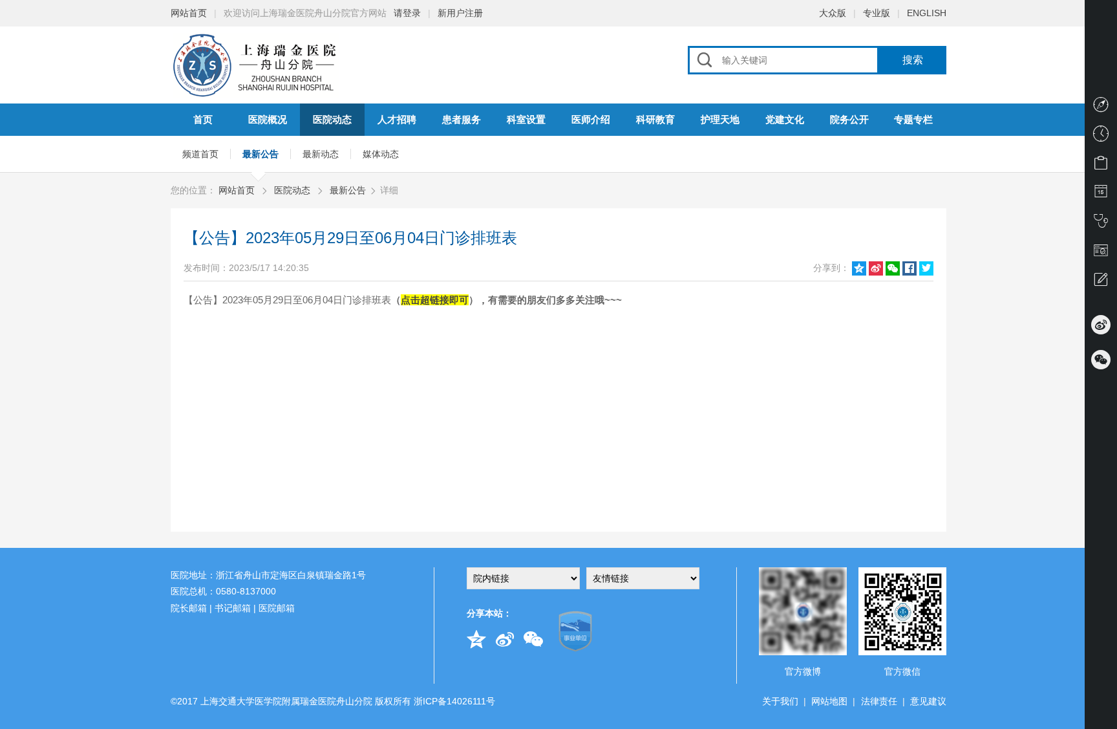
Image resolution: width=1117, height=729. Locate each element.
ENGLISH (926, 13)
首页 (203, 119)
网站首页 (189, 13)
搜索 (912, 59)
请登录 (407, 13)
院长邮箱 (189, 608)
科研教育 (655, 119)
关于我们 (780, 701)
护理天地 (720, 119)
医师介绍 (590, 119)
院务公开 (849, 119)
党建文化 (784, 119)
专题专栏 (913, 119)
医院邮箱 (277, 608)
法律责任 (879, 701)
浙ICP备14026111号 (454, 701)
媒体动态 (381, 154)
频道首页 (200, 154)
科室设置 (526, 119)
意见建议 (928, 701)
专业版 (876, 13)
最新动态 (321, 154)
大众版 (832, 13)
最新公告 (260, 154)
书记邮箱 (233, 608)
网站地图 (829, 701)
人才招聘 (397, 119)
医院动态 (332, 119)
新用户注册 (460, 13)
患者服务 (461, 119)
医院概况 (267, 119)
